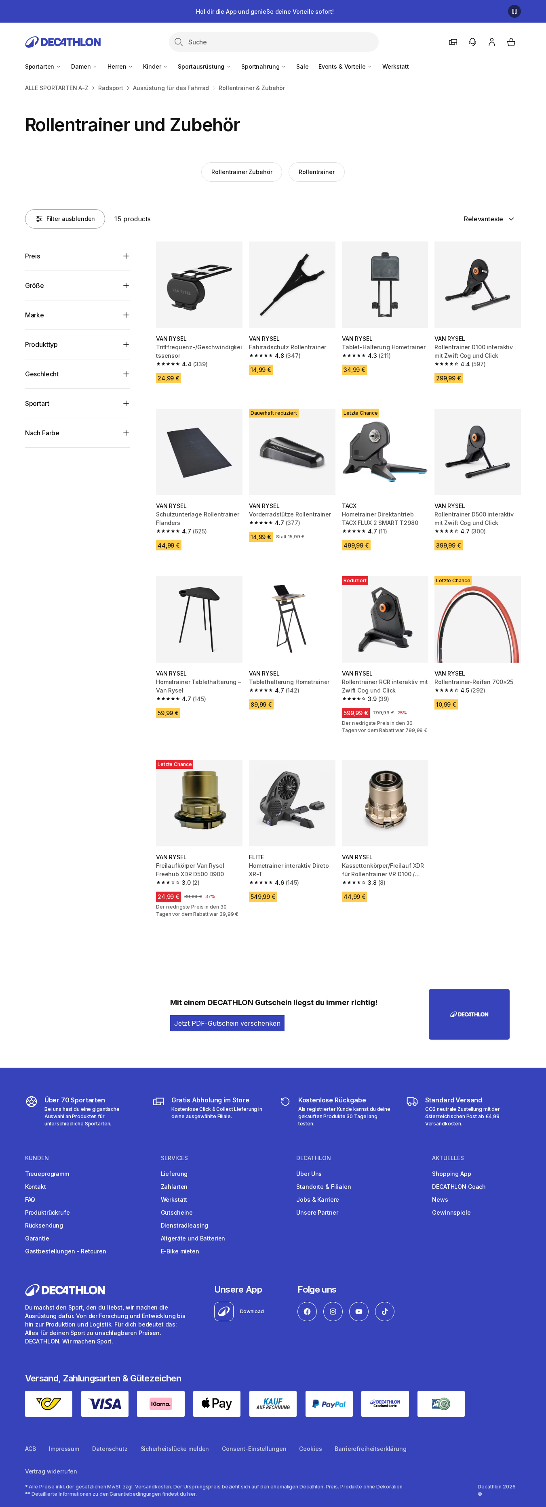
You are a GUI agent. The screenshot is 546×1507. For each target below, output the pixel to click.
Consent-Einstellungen (254, 1448)
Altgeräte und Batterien (193, 1238)
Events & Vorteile (342, 66)
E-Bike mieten (180, 1251)
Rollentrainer (316, 171)
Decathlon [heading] (313, 1158)
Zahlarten (174, 1186)
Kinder (152, 66)
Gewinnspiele (451, 1212)
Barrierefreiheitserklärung (370, 1448)
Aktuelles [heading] (448, 1158)
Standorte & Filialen (323, 1186)
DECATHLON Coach (459, 1186)
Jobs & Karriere (317, 1199)
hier (191, 1494)
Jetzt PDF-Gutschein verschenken (227, 1023)
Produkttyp (41, 344)
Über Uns (309, 1173)
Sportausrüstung (202, 66)
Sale (302, 66)
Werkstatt (395, 66)
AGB (30, 1448)
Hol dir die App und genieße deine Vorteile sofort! (264, 11)
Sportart (37, 403)
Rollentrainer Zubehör (241, 171)
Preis (32, 256)
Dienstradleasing (185, 1225)
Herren (118, 66)
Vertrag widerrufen (51, 1471)
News (440, 1199)
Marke (34, 315)
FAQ (30, 1199)
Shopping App (451, 1173)
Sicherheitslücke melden (175, 1448)
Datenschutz (109, 1448)
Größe (34, 285)
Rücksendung (44, 1225)
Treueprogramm (47, 1173)
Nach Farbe (42, 433)
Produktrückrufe (47, 1212)
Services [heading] (174, 1158)
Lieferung (174, 1173)
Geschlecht (42, 374)
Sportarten (40, 66)
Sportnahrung (261, 66)
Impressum (64, 1448)
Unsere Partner (317, 1212)
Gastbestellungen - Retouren (65, 1251)
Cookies (310, 1448)
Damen (81, 66)
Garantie (37, 1238)
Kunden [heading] (37, 1158)
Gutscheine (177, 1212)
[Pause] (514, 11)
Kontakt (35, 1186)
